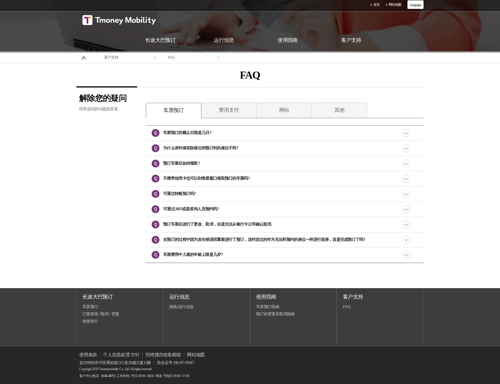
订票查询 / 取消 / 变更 (100, 314)
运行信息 (179, 297)
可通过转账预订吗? (179, 193)
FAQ (171, 57)
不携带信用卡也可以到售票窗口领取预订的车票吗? (206, 178)
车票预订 (90, 307)
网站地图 (395, 5)
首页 (376, 5)
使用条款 (88, 354)
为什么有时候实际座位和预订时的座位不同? (200, 148)
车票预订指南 (267, 307)
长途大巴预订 (97, 297)
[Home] (85, 57)
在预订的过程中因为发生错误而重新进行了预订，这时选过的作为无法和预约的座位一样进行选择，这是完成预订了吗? (264, 239)
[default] (254, 57)
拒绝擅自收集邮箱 (163, 354)
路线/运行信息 (181, 307)
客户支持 (111, 57)
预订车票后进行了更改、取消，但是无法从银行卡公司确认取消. (217, 224)
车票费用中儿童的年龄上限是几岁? (193, 254)
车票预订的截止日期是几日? (187, 133)
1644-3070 (107, 376)
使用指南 (266, 297)
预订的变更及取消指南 (275, 314)
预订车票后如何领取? (181, 163)
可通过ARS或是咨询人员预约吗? (191, 209)
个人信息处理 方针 (121, 354)
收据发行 (90, 321)
